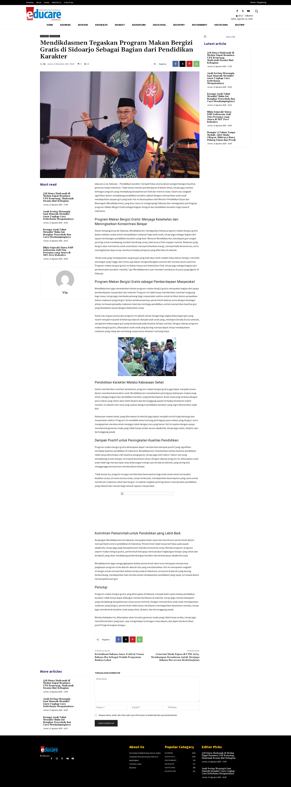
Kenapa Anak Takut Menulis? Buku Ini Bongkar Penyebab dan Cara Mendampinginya (57, 233)
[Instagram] (57, 758)
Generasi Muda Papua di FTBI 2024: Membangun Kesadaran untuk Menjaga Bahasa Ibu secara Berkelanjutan (175, 657)
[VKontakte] (67, 758)
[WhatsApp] (196, 64)
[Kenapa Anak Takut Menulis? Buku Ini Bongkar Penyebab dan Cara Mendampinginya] (81, 233)
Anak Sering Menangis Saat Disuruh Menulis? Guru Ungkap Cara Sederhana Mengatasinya (58, 215)
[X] (243, 11)
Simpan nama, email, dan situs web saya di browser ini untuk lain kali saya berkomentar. (138, 715)
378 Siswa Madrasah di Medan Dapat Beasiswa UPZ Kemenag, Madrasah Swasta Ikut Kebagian (58, 197)
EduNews (44, 36)
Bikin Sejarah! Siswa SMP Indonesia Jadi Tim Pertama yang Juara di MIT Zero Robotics (58, 251)
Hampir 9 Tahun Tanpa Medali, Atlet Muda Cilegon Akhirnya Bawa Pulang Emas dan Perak (221, 136)
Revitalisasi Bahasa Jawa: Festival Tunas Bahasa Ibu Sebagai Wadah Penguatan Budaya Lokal (119, 657)
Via (44, 64)
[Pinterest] (189, 64)
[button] (256, 11)
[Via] (65, 279)
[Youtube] (248, 11)
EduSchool (54, 36)
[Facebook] (237, 11)
